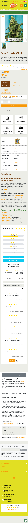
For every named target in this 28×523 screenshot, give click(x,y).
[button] (19, 5)
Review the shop (13, 260)
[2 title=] (9, 507)
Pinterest (9, 111)
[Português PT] (24, 1)
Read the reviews (23, 69)
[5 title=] (20, 228)
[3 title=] (18, 228)
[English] (26, 1)
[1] (1, 66)
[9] (12, 66)
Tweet (7, 111)
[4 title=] (13, 507)
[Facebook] (14, 478)
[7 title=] (23, 228)
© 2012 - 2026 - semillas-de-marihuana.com (10, 512)
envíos (22, 381)
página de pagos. (21, 437)
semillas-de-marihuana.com (10, 423)
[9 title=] (23, 231)
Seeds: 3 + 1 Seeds (5, 80)
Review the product (13, 257)
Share (5, 111)
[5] (6, 66)
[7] (9, 66)
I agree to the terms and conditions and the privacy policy (13, 457)
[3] (4, 66)
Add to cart (14, 106)
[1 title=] (15, 228)
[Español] (22, 1)
